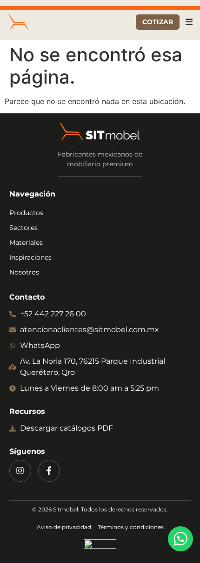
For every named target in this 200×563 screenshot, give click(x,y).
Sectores (23, 227)
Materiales (26, 242)
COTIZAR (157, 22)
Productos (26, 213)
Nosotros (24, 272)
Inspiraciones (30, 257)
